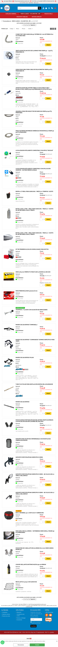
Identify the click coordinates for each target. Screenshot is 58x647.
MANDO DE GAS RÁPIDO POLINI (25, 357)
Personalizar (21, 645)
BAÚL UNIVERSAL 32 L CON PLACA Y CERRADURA (30, 512)
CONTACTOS (29, 606)
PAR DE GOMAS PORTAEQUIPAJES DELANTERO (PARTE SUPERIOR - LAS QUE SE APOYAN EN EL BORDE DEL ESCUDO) (35, 420)
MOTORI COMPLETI (36, 16)
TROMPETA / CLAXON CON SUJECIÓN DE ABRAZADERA (31, 309)
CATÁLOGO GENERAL (11, 13)
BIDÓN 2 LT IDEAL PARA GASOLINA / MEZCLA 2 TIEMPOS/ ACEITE (34, 191)
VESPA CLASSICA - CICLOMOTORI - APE (30, 13)
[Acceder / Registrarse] (44, 8)
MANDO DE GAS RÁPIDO (22, 401)
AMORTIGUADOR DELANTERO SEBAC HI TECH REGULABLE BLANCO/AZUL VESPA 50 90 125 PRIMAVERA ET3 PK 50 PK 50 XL (34, 88)
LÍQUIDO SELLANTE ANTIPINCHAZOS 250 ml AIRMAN (31, 564)
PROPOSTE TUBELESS (22, 16)
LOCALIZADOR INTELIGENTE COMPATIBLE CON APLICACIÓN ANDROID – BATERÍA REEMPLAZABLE (33, 169)
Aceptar (37, 645)
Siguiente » (33, 25)
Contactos (4, 612)
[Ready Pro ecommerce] (29, 638)
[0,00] (46, 8)
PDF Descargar (49, 612)
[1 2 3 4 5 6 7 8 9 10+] (42, 45)
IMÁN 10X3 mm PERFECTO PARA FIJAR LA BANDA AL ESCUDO (33, 272)
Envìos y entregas (21, 618)
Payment (19, 612)
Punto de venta (6, 616)
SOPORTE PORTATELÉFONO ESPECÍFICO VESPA (29, 457)
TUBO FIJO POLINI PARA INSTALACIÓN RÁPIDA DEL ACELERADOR (34, 384)
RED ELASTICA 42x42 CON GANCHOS (26, 582)
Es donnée (19, 619)
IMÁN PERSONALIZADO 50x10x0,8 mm (26, 291)
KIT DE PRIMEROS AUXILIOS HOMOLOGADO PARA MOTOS (32, 249)
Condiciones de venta (20, 615)
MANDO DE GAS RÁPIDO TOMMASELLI (26, 324)
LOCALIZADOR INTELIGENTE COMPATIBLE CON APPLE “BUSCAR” (34, 150)
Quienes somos (6, 614)
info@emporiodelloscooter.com (38, 604)
